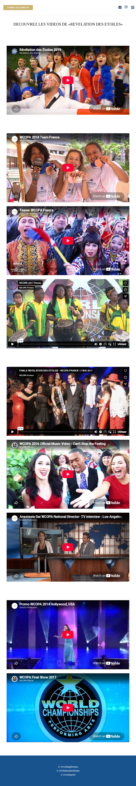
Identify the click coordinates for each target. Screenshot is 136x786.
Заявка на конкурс (18, 7)
